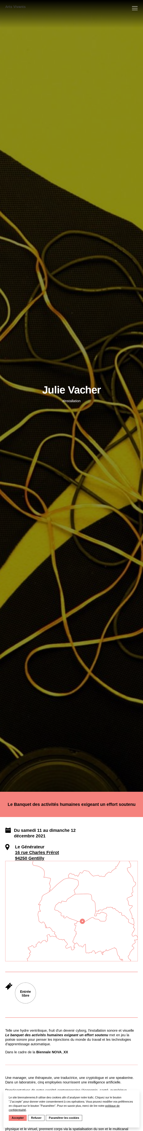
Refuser (36, 1117)
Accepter (18, 1117)
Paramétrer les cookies (64, 1117)
